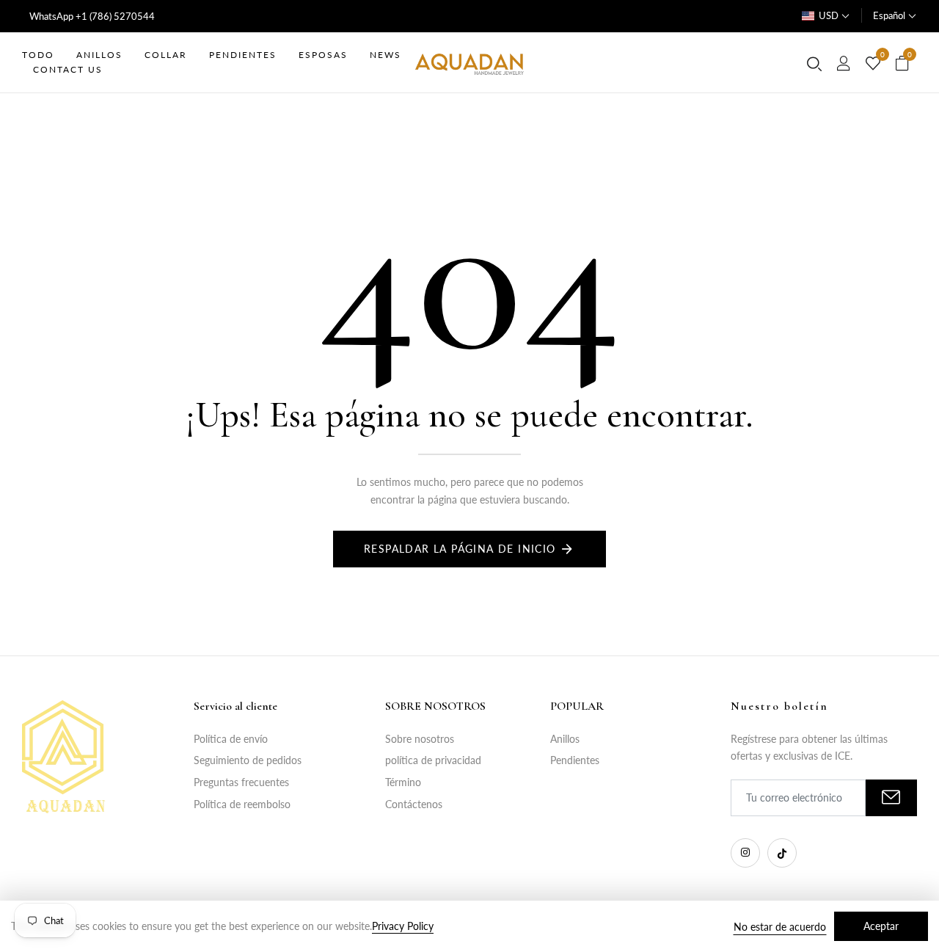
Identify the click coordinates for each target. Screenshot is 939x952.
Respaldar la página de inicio (460, 548)
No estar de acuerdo (780, 926)
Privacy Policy (403, 926)
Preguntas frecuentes (241, 782)
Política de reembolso (242, 804)
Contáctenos (413, 804)
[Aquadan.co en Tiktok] (782, 853)
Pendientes (574, 760)
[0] (873, 63)
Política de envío (231, 739)
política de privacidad (433, 760)
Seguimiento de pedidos (248, 760)
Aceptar (881, 926)
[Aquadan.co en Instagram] (745, 853)
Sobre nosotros (419, 739)
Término (403, 782)
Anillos (565, 739)
